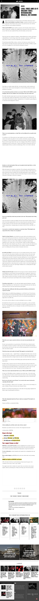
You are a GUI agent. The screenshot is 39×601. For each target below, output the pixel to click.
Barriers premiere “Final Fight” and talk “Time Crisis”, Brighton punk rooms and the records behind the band (14, 531)
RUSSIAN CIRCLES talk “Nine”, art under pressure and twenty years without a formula (24, 530)
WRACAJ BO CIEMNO (25, 496)
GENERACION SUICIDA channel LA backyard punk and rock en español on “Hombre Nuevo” (19, 574)
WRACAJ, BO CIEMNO (9, 22)
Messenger (10, 438)
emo (31, 20)
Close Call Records (17, 293)
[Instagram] (12, 509)
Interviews (22, 6)
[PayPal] (37, 594)
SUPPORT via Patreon (17, 459)
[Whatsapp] (20, 488)
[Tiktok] (34, 594)
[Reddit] (22, 488)
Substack (12, 435)
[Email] (24, 488)
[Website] (13, 509)
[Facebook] (14, 488)
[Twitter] (18, 488)
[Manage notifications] (37, 599)
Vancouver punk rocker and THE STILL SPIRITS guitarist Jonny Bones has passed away (9, 588)
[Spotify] (36, 594)
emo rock (14, 496)
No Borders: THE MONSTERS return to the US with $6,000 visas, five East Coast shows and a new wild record (9, 595)
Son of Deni (28, 388)
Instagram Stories (16, 440)
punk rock (19, 496)
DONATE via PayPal (6, 459)
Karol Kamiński (11, 501)
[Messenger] (16, 488)
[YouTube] (33, 594)
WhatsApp (17, 438)
